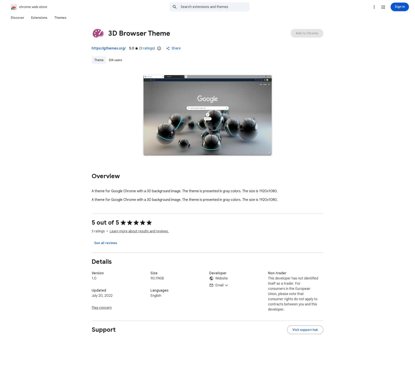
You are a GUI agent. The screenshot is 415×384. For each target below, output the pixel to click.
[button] (383, 7)
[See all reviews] (106, 243)
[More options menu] (374, 7)
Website (221, 278)
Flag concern (102, 308)
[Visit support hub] (305, 330)
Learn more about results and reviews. (139, 231)
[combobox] (215, 7)
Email (219, 285)
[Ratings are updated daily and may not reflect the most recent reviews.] (159, 48)
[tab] (17, 18)
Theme (99, 60)
